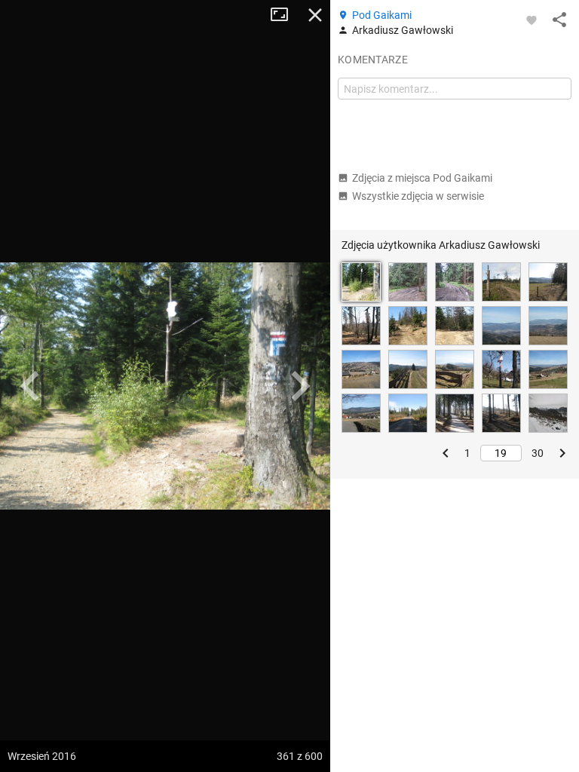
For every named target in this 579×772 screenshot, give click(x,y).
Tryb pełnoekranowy (285, 15)
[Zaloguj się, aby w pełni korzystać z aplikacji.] (531, 20)
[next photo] (300, 386)
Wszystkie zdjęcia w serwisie (418, 196)
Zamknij (315, 15)
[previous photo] (30, 386)
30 (538, 453)
